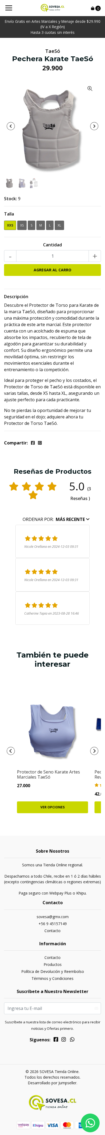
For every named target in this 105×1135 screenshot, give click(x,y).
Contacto (52, 930)
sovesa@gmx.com (53, 916)
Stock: (10, 199)
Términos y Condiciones (53, 978)
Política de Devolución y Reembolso (52, 971)
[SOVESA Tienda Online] (52, 8)
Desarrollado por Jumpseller (52, 1082)
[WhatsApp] (72, 1040)
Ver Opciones (52, 807)
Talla (9, 214)
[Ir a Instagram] (63, 1040)
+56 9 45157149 (52, 923)
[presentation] (11, 126)
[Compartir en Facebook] (33, 443)
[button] (56, 519)
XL (59, 225)
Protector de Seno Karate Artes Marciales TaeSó (48, 774)
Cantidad (52, 245)
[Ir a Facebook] (56, 1040)
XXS (10, 225)
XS (22, 225)
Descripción (16, 297)
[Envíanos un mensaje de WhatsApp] (90, 1123)
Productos (53, 964)
